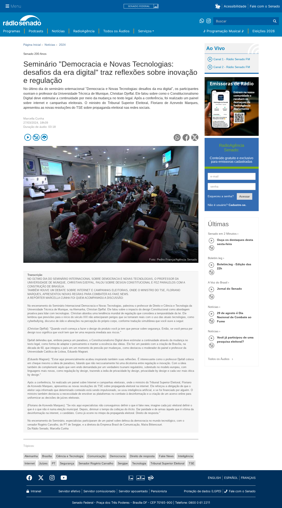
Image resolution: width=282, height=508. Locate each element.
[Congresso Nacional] (140, 477)
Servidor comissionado (99, 491)
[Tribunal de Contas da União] (150, 477)
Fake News (166, 456)
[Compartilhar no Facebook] (186, 137)
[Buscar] (275, 21)
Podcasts (36, 31)
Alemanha (31, 456)
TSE (191, 463)
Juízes (43, 463)
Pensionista (159, 491)
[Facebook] (30, 477)
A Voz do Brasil (217, 282)
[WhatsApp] (203, 21)
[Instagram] (208, 21)
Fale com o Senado (265, 6)
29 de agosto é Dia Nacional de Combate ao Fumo (234, 317)
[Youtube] (62, 477)
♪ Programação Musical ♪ (223, 31)
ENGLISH (214, 477)
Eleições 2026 (263, 31)
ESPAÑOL (231, 477)
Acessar (244, 196)
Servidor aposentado (133, 491)
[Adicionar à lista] (36, 137)
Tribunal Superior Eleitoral (167, 463)
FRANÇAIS (248, 477)
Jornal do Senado (229, 288)
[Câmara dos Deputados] (131, 477)
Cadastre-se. (237, 205)
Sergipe (123, 463)
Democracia (118, 456)
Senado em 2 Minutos (222, 233)
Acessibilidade (235, 6)
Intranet (35, 491)
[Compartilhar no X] (194, 137)
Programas (11, 31)
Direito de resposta (142, 456)
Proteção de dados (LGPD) (202, 491)
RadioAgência (84, 31)
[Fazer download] (44, 137)
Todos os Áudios (116, 31)
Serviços (145, 31)
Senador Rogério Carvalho (95, 463)
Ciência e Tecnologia (69, 456)
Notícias (58, 31)
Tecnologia (139, 463)
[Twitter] (41, 477)
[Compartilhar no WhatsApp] (177, 137)
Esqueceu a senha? (221, 196)
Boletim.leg (215, 258)
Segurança (67, 463)
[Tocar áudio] (28, 137)
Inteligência (185, 456)
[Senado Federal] (141, 6)
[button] (218, 6)
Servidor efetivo (69, 491)
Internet (30, 463)
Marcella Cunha (33, 118)
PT (54, 463)
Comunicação (96, 456)
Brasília (47, 456)
